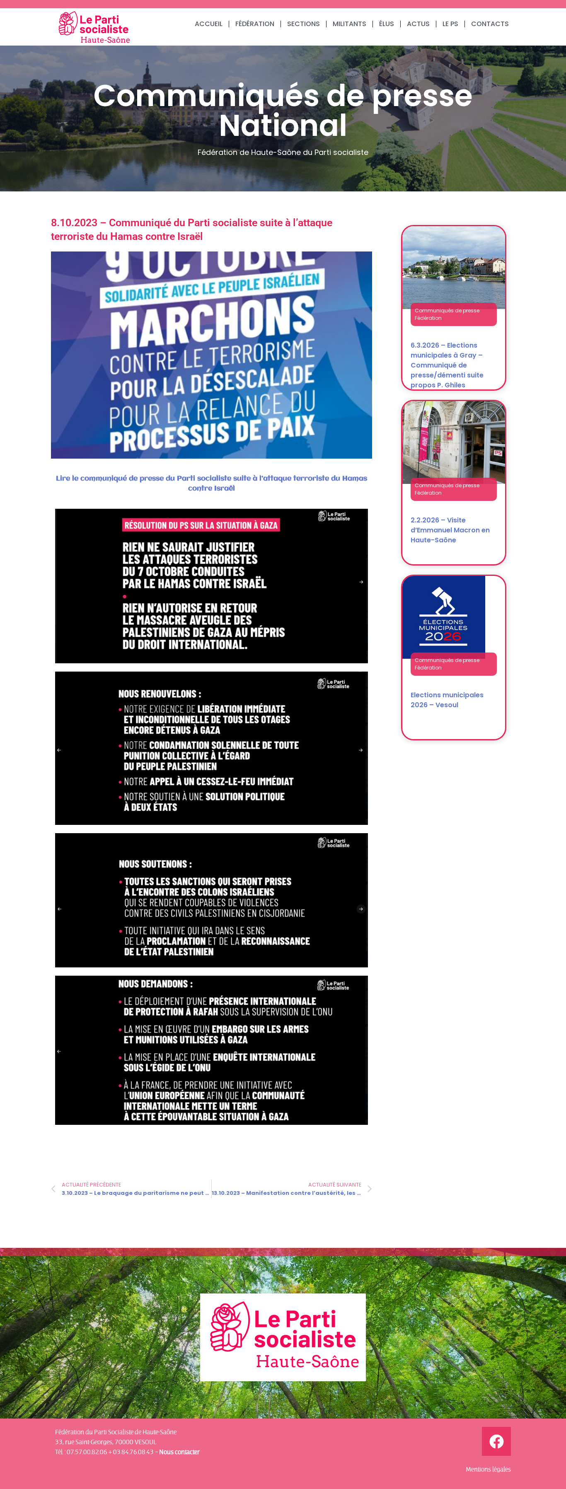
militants (349, 24)
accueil (209, 24)
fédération (254, 24)
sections (303, 24)
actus (418, 24)
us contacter (182, 1452)
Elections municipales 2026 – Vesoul (447, 700)
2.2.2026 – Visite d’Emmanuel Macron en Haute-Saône (450, 530)
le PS (450, 24)
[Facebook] (496, 1441)
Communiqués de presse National (283, 110)
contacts (490, 24)
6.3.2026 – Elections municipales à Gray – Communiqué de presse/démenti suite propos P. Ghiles (447, 365)
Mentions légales (488, 1469)
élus (386, 24)
